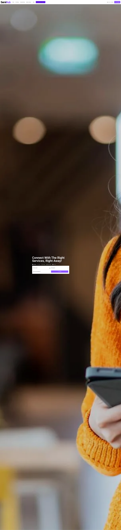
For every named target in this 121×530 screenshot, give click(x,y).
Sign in (109, 2)
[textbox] (59, 268)
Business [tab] (35, 264)
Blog (33, 2)
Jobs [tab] (39, 264)
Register (112, 2)
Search (60, 271)
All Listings (17, 2)
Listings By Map (22, 2)
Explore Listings (28, 2)
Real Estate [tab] (49, 264)
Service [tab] (55, 264)
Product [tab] (44, 264)
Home (13, 2)
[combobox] (59, 268)
